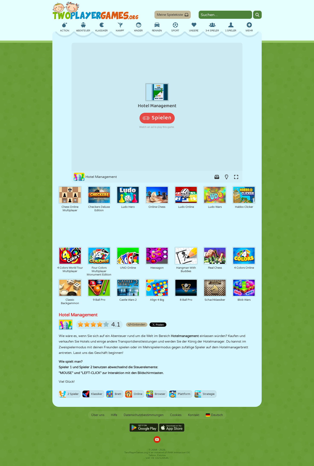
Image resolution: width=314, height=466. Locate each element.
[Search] (257, 15)
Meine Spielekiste (170, 15)
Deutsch (217, 415)
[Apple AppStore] (172, 427)
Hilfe (114, 415)
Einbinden (138, 324)
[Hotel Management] (157, 107)
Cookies (176, 415)
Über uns (97, 415)
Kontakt (193, 415)
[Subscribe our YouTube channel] (157, 440)
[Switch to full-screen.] (236, 177)
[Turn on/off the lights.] (226, 177)
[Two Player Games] (95, 11)
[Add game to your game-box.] (217, 177)
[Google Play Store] (143, 427)
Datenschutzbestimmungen (144, 415)
